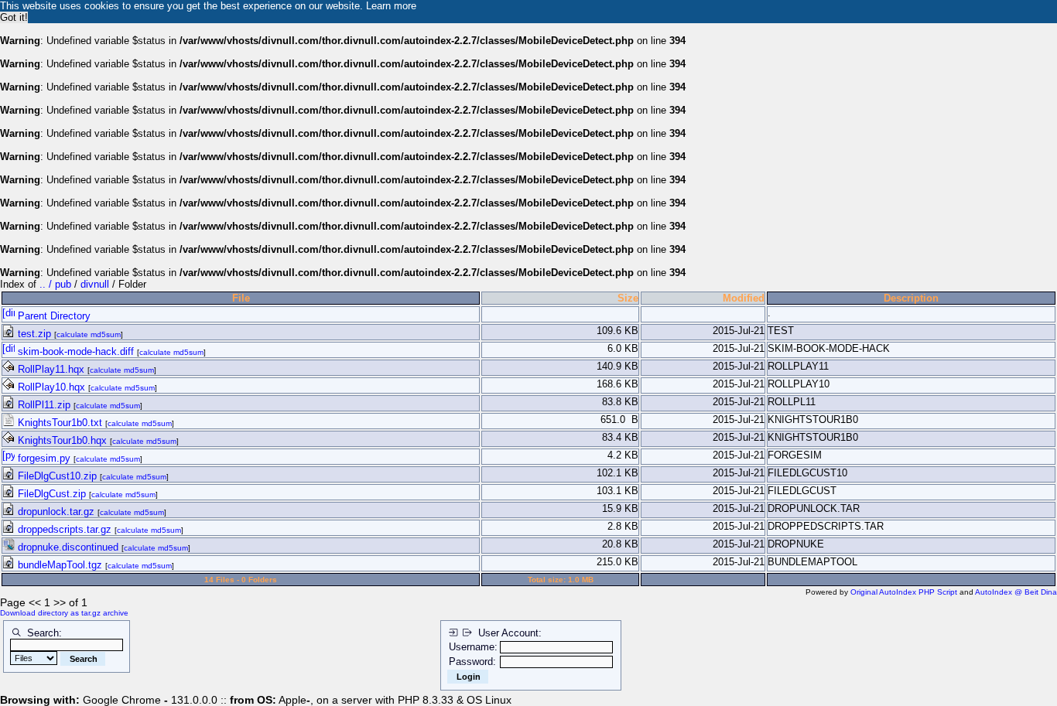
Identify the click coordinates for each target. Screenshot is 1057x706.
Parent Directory (53, 316)
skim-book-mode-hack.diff (76, 351)
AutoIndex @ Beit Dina (1016, 592)
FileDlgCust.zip (52, 494)
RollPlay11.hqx (51, 369)
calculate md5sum (88, 334)
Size (627, 298)
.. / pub (56, 284)
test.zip (34, 333)
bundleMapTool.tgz (60, 565)
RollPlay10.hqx (51, 387)
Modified (744, 298)
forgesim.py (44, 458)
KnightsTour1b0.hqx (62, 440)
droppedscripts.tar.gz (65, 529)
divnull (94, 284)
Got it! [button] (14, 17)
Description (911, 298)
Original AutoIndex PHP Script (903, 592)
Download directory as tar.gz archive (64, 613)
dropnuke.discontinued (68, 547)
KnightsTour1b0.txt (60, 422)
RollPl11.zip (44, 405)
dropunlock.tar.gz (56, 511)
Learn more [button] (391, 6)
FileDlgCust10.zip (57, 476)
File (241, 298)
